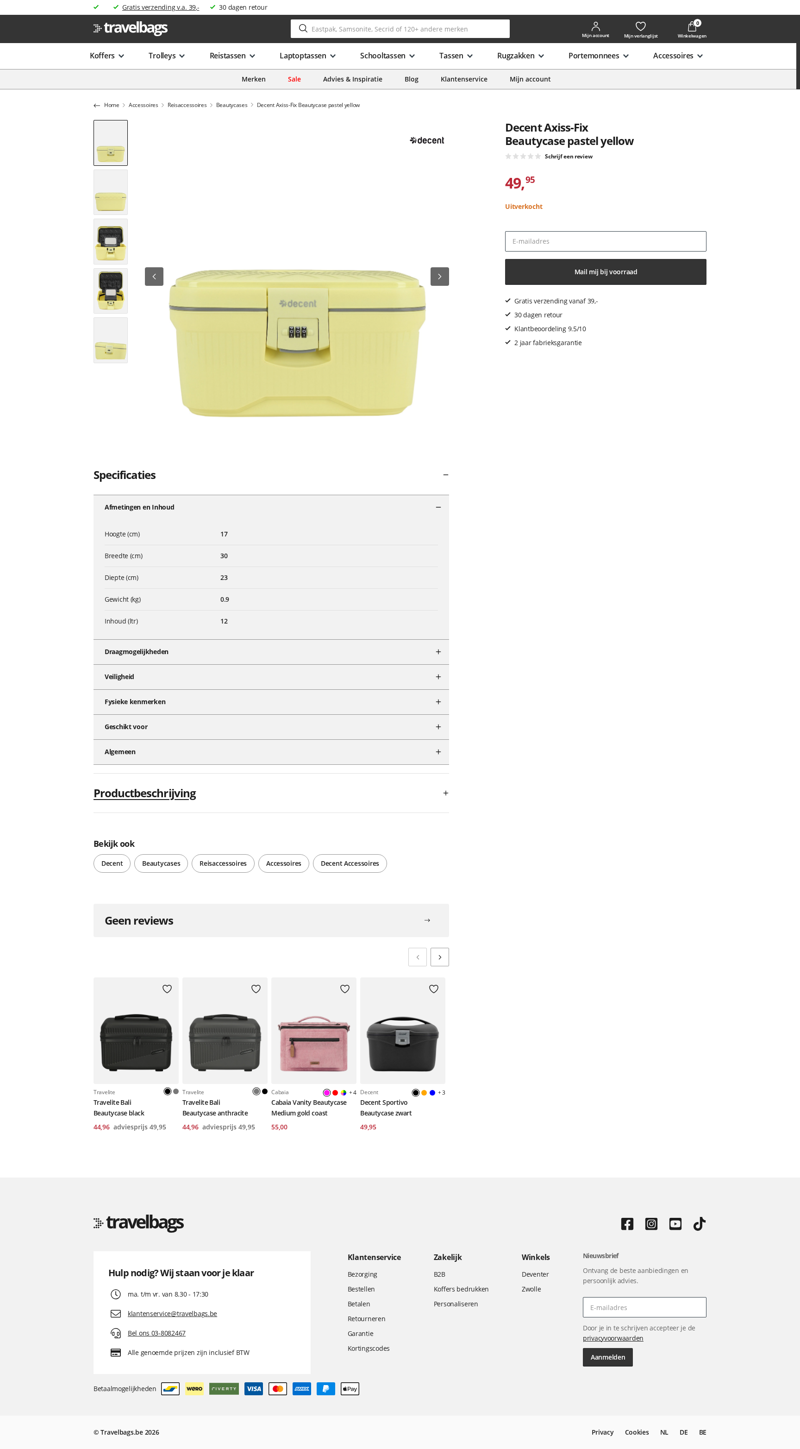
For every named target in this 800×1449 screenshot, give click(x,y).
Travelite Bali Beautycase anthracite (215, 1107)
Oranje (424, 1093)
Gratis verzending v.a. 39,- (160, 7)
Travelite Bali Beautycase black (119, 1107)
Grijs (176, 1091)
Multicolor (343, 1093)
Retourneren (367, 1318)
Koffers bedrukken (461, 1289)
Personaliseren (456, 1303)
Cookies (637, 1432)
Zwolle (531, 1289)
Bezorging (362, 1274)
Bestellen (361, 1289)
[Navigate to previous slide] (417, 957)
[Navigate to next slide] (440, 957)
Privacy (603, 1432)
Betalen (359, 1303)
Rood (335, 1093)
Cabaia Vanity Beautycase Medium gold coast (309, 1107)
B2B (439, 1274)
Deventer (535, 1274)
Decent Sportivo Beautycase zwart (386, 1107)
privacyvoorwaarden (613, 1338)
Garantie (361, 1333)
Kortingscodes (369, 1348)
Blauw (432, 1093)
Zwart (265, 1091)
